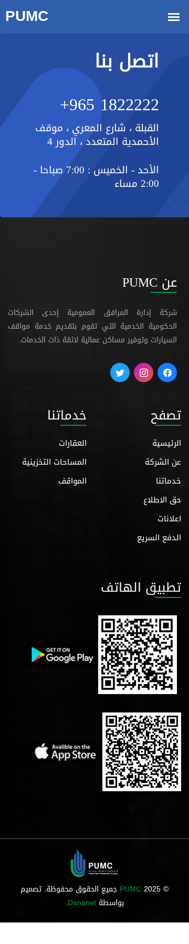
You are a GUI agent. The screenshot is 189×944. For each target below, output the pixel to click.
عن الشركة (163, 462)
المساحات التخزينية (54, 462)
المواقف (72, 481)
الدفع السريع (159, 537)
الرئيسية (166, 443)
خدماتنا (168, 481)
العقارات (73, 443)
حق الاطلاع (162, 499)
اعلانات (169, 518)
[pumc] (94, 864)
